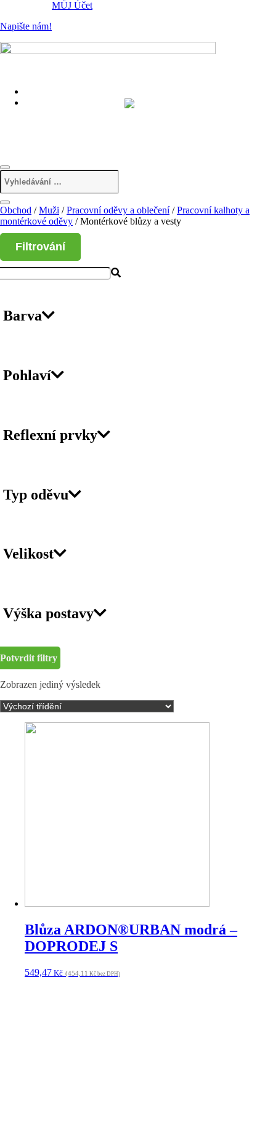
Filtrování (40, 247)
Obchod (15, 210)
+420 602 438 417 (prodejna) (91, 114)
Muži (49, 210)
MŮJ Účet (72, 5)
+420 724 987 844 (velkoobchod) (99, 127)
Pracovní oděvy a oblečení (118, 210)
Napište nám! (26, 26)
